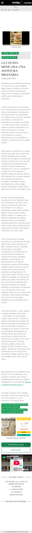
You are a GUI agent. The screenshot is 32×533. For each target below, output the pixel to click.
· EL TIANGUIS (16, 492)
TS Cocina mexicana (8, 404)
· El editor (16, 487)
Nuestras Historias (10, 57)
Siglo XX (17, 407)
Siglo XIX (11, 407)
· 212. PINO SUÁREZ (16, 489)
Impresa (23, 432)
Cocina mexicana (7, 412)
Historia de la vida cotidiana (10, 410)
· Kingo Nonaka (16, 495)
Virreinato (4, 407)
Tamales (20, 412)
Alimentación (23, 410)
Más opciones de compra (16, 444)
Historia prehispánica (21, 404)
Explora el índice (16, 450)
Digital (24, 435)
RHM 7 (15, 412)
